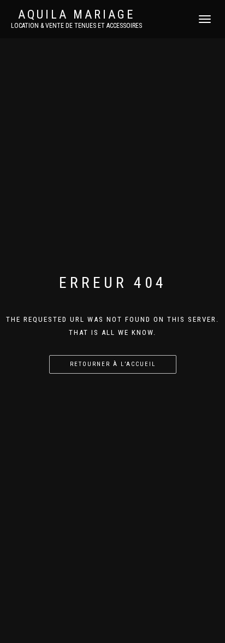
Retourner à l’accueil (113, 364)
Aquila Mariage (76, 14)
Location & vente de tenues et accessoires (76, 26)
